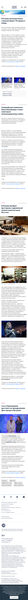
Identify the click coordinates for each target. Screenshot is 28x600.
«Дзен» (17, 66)
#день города (18, 482)
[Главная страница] (14, 7)
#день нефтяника (18, 485)
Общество (3, 15)
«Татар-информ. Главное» (13, 61)
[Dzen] (17, 496)
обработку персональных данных (11, 591)
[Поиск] (2, 7)
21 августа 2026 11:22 (22, 403)
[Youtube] (23, 497)
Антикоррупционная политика (8, 576)
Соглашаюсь (14, 597)
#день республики (6, 485)
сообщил (9, 440)
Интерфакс (5, 146)
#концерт (4, 480)
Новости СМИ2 (7, 93)
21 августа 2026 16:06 (22, 203)
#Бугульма (12, 480)
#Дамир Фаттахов (6, 482)
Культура (3, 202)
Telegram (22, 66)
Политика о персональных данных (9, 573)
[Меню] (25, 7)
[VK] (4, 497)
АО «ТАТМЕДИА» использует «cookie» (9, 578)
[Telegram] (10, 497)
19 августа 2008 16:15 (22, 104)
